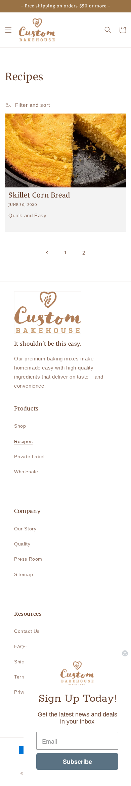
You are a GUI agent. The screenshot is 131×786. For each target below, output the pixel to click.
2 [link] (83, 253)
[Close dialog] (125, 653)
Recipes (23, 441)
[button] (8, 30)
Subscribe (77, 761)
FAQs (20, 646)
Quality (22, 544)
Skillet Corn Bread (39, 195)
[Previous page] (47, 252)
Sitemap (23, 574)
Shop (20, 426)
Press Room (28, 559)
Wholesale (26, 471)
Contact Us (27, 631)
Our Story (25, 528)
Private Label (29, 456)
